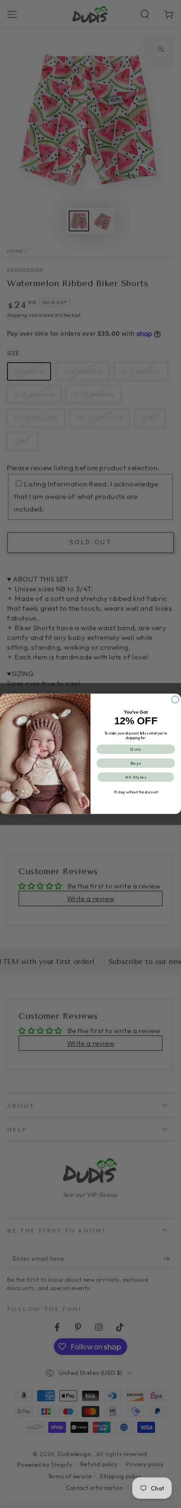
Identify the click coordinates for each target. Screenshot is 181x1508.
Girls (136, 749)
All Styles (136, 777)
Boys (136, 763)
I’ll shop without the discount (136, 792)
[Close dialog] (175, 699)
